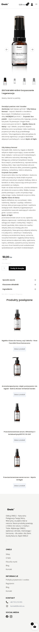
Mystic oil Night (31, 139)
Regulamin (10, 583)
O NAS (8, 558)
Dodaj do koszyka (17, 268)
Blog (7, 565)
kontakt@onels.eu (17, 606)
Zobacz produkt (19, 349)
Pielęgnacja (19, 294)
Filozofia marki (11, 562)
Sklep (8, 554)
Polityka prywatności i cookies (17, 580)
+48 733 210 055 (16, 602)
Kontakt (9, 569)
